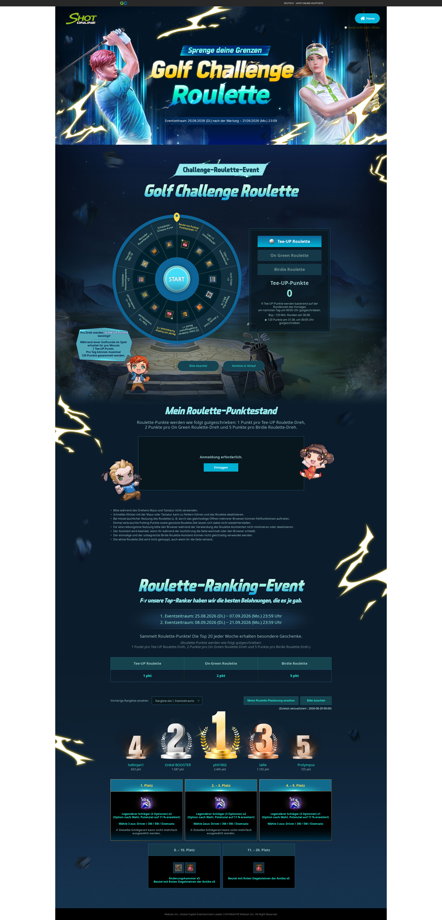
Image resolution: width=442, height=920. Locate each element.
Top (370, 897)
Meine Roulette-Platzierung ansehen (271, 700)
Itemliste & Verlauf (244, 366)
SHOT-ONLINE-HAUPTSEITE (309, 3)
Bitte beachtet (198, 366)
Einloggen (221, 467)
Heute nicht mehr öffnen (364, 27)
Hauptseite (367, 18)
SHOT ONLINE (84, 19)
